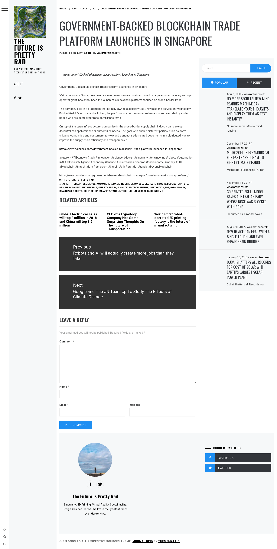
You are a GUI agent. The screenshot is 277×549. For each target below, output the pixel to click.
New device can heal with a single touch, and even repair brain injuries (248, 236)
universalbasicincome (148, 191)
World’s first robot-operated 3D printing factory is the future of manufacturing (172, 219)
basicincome (121, 184)
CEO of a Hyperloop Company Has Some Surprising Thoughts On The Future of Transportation (125, 221)
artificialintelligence (80, 184)
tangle (115, 191)
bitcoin (161, 184)
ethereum (110, 187)
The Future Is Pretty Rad (28, 51)
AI (63, 184)
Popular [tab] (221, 83)
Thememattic (169, 541)
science (88, 191)
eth (100, 187)
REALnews (65, 191)
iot (167, 187)
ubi (130, 191)
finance (122, 187)
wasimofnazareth (109, 53)
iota (173, 187)
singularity (102, 191)
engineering (89, 187)
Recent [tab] (256, 83)
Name (64, 386)
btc (186, 184)
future (144, 187)
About (18, 84)
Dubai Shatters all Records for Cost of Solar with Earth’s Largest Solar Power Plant (249, 269)
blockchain (174, 184)
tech (124, 191)
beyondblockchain (143, 184)
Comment (66, 341)
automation (104, 184)
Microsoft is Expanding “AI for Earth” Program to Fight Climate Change (248, 157)
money (181, 187)
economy (75, 187)
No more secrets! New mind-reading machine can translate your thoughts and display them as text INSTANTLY (249, 109)
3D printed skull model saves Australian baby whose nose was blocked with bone (246, 199)
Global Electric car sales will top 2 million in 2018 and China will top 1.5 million (78, 219)
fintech (134, 187)
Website (134, 404)
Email (64, 404)
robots (77, 191)
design (63, 187)
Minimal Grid (142, 541)
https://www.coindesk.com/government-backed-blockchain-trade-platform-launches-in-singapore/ (120, 149)
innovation (157, 187)
